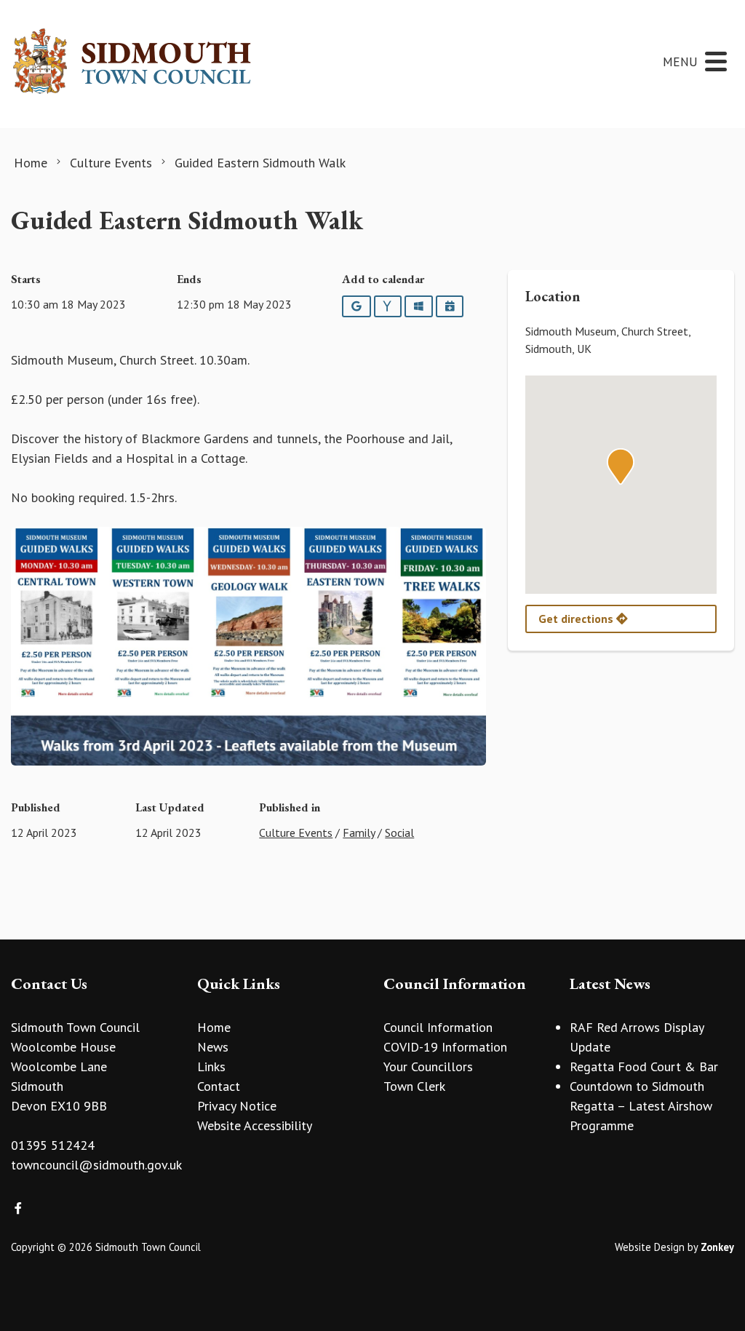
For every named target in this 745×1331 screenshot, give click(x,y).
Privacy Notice (236, 1105)
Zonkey (717, 1247)
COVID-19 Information (445, 1046)
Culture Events (295, 832)
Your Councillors (428, 1066)
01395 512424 (53, 1145)
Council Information (438, 1027)
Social (399, 832)
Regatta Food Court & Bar (644, 1066)
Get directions (577, 618)
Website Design (650, 1247)
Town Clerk (414, 1086)
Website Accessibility (254, 1125)
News (212, 1046)
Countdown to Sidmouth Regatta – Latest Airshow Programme (641, 1106)
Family (359, 832)
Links (211, 1066)
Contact (218, 1086)
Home (214, 1027)
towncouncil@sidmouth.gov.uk (96, 1164)
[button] (620, 466)
